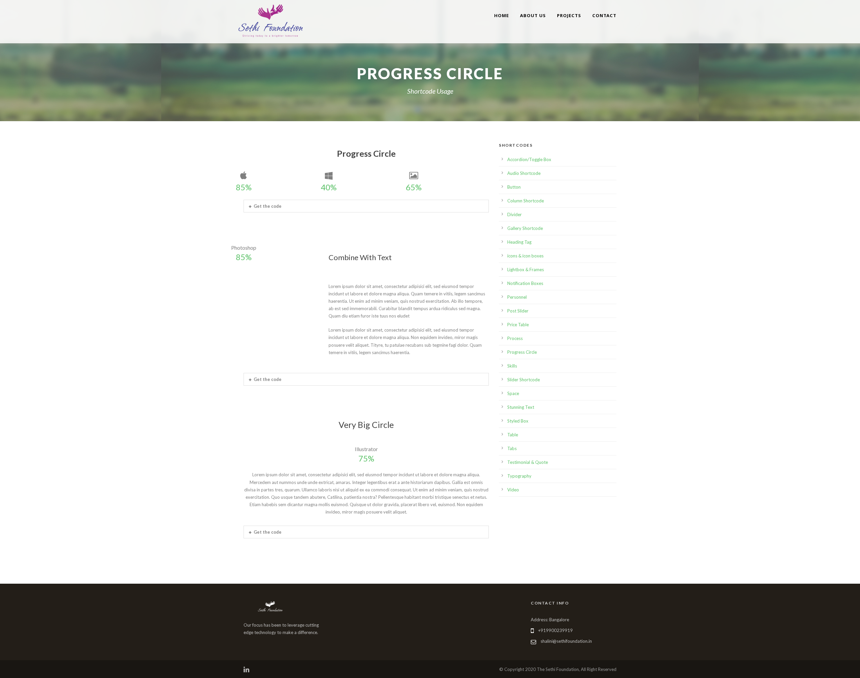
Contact (604, 15)
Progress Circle (522, 352)
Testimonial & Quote (527, 462)
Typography (519, 476)
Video (513, 489)
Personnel (517, 297)
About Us (533, 15)
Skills (512, 366)
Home (501, 15)
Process (515, 338)
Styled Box (517, 421)
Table (512, 434)
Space (513, 393)
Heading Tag (519, 242)
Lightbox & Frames (525, 269)
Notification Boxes (525, 283)
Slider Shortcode (523, 379)
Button (514, 187)
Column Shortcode (525, 200)
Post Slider (517, 310)
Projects (569, 15)
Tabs (512, 448)
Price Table (518, 324)
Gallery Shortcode (525, 228)
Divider (514, 214)
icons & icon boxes (525, 255)
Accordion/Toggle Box (529, 159)
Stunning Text (520, 407)
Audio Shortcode (524, 173)
